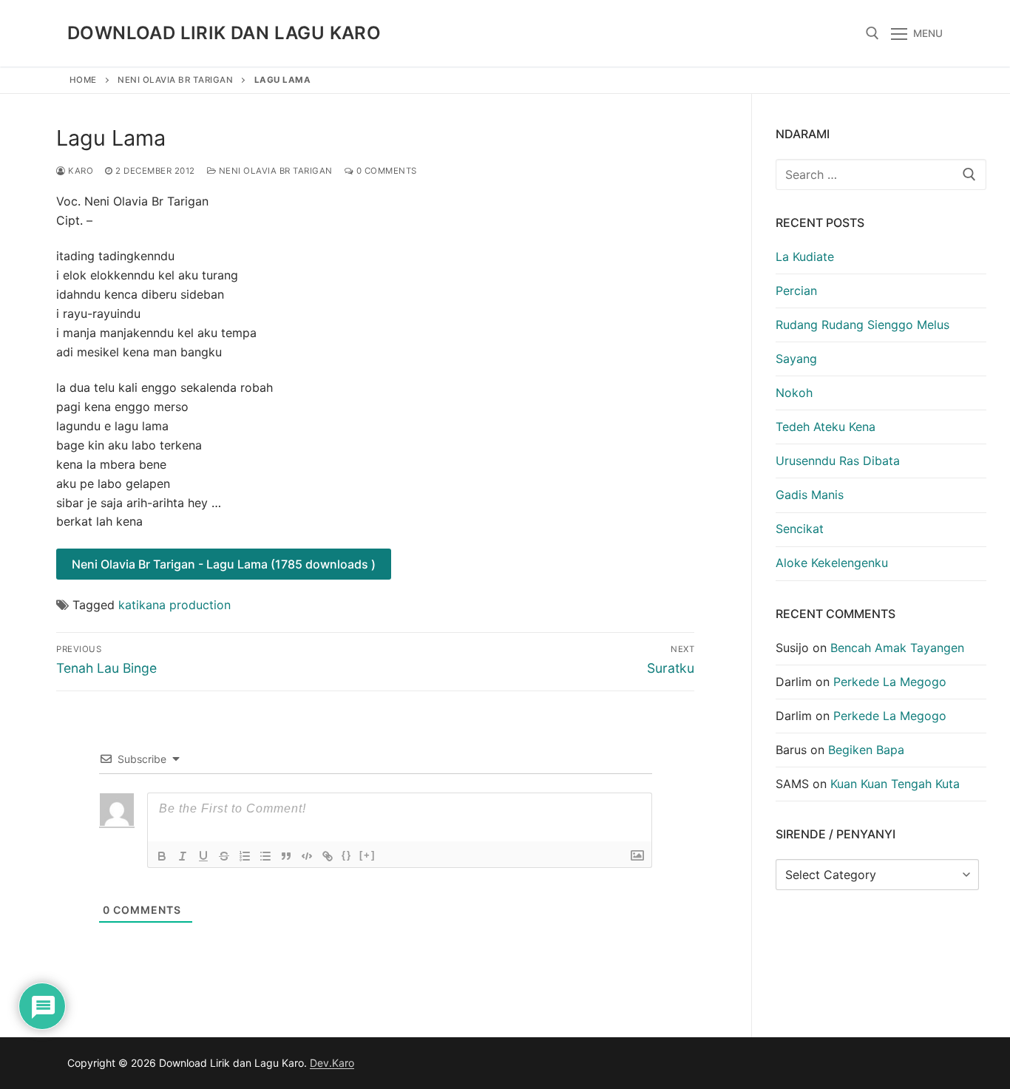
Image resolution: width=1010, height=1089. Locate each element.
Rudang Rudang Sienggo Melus (862, 324)
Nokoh (794, 392)
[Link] (327, 856)
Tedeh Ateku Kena (825, 426)
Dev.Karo (332, 1062)
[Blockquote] (286, 856)
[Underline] (203, 856)
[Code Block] (306, 856)
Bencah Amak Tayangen (897, 647)
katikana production (174, 604)
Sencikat (800, 528)
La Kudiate (805, 256)
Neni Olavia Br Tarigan (175, 80)
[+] (367, 855)
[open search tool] (872, 33)
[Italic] (182, 856)
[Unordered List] (265, 856)
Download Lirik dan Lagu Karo (224, 33)
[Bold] (162, 856)
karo (79, 171)
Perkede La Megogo (889, 681)
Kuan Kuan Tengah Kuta (895, 783)
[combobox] (881, 174)
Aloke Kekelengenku (832, 562)
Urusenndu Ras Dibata (838, 460)
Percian (796, 290)
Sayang (796, 358)
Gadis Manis (810, 494)
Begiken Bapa (866, 749)
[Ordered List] (244, 856)
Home (83, 80)
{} (347, 855)
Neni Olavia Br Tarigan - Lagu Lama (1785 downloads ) (224, 564)
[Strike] (224, 856)
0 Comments (385, 171)
